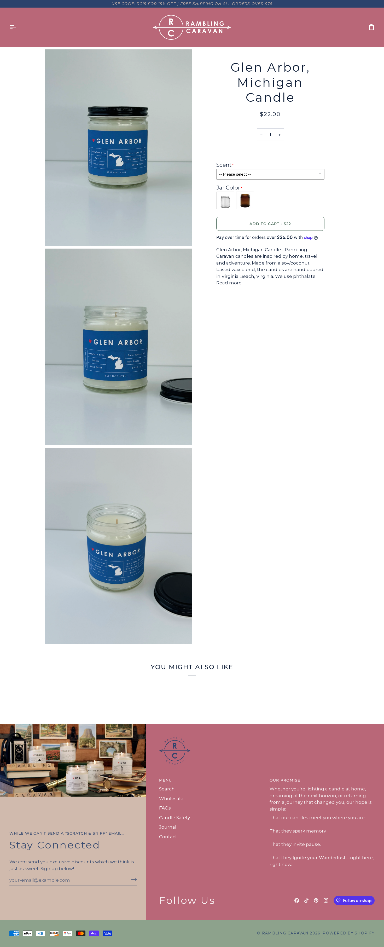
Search (167, 788)
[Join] (132, 879)
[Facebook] (296, 900)
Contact (168, 836)
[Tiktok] (306, 900)
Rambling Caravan (285, 933)
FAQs (165, 808)
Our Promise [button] (285, 780)
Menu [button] (165, 780)
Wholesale (171, 798)
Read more (229, 282)
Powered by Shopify (349, 933)
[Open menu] (17, 27)
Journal (167, 827)
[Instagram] (326, 900)
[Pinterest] (316, 900)
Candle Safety (174, 817)
